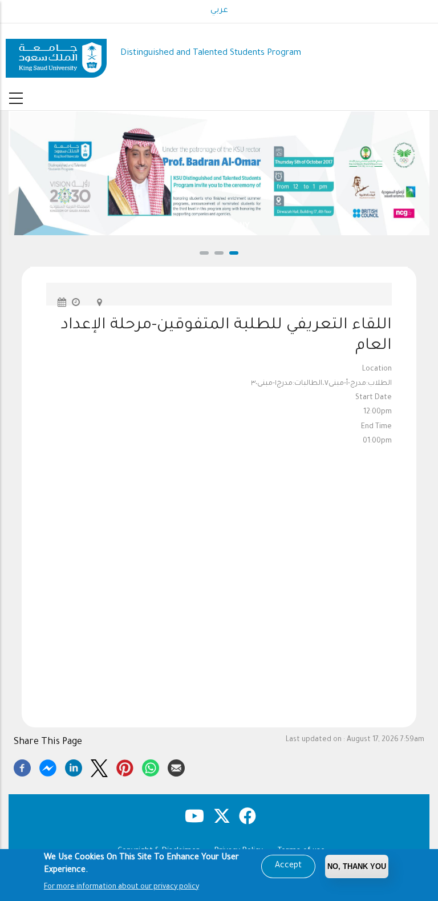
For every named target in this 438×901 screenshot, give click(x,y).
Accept (288, 866)
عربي (219, 10)
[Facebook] (22, 766)
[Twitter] (99, 766)
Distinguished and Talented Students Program (210, 53)
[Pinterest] (124, 766)
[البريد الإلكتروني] (176, 766)
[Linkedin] (73, 766)
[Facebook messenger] (47, 766)
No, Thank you (356, 866)
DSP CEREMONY (219, 226)
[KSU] (56, 54)
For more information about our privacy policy (121, 887)
